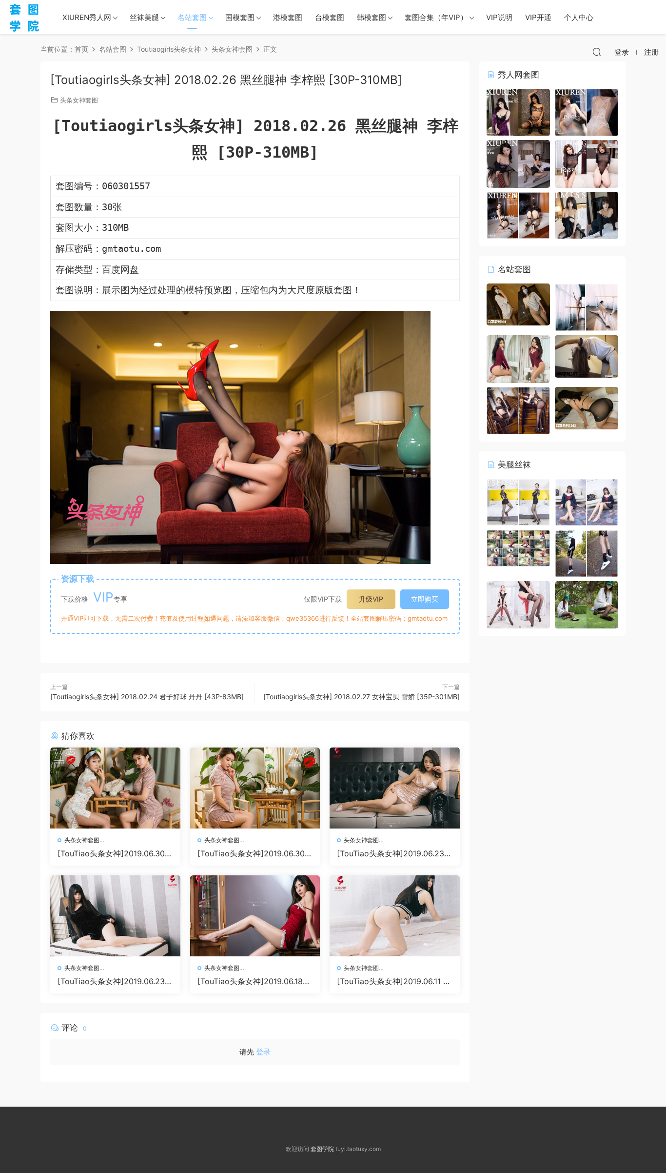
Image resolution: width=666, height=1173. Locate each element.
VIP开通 (538, 17)
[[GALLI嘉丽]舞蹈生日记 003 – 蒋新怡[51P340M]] (586, 307)
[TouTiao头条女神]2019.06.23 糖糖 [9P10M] (111, 981)
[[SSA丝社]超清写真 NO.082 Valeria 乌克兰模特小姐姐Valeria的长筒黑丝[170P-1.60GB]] (518, 604)
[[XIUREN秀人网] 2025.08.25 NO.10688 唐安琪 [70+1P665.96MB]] (518, 163)
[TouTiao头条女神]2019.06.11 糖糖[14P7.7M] (394, 981)
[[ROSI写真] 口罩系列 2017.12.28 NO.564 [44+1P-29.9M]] (518, 304)
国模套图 (240, 17)
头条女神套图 (79, 100)
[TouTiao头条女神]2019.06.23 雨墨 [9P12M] (390, 853)
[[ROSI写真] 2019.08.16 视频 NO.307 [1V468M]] (586, 356)
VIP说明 (499, 17)
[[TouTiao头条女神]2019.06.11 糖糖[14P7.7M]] (395, 915)
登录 (263, 1051)
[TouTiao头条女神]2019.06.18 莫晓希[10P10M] (250, 981)
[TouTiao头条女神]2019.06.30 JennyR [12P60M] (254, 853)
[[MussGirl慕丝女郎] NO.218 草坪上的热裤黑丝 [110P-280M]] (586, 604)
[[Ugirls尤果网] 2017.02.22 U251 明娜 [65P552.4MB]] (518, 358)
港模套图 (287, 17)
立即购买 (424, 599)
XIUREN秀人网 (86, 17)
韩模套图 (371, 17)
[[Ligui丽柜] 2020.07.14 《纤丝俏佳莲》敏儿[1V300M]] (518, 547)
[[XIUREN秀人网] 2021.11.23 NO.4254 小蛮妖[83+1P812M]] (518, 214)
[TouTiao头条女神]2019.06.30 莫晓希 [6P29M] (111, 853)
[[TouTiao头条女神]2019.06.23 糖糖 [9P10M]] (115, 915)
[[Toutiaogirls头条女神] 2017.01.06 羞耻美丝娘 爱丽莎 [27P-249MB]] (518, 409)
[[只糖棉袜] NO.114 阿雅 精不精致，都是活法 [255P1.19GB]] (586, 552)
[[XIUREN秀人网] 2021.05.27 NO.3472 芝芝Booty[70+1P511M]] (586, 111)
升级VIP (371, 599)
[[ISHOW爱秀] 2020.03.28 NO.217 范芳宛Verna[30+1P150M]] (518, 501)
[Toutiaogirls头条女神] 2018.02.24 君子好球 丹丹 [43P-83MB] (147, 696)
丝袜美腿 (144, 17)
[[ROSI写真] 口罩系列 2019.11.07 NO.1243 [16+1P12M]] (586, 407)
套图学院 (322, 1149)
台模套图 (329, 17)
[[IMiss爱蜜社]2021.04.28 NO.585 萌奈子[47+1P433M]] (586, 214)
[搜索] (597, 51)
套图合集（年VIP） (436, 17)
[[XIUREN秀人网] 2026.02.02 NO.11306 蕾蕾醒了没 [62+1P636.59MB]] (518, 111)
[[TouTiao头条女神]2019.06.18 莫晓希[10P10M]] (255, 915)
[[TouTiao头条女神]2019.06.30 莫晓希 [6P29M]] (115, 788)
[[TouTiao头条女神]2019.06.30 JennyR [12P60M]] (255, 788)
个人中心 (578, 17)
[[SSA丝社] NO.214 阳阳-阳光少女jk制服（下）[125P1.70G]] (586, 501)
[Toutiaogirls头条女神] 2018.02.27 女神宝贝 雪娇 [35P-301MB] (361, 696)
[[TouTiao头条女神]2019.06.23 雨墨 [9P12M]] (395, 788)
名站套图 (192, 17)
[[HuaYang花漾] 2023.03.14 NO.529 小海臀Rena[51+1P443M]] (586, 163)
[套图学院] (24, 17)
